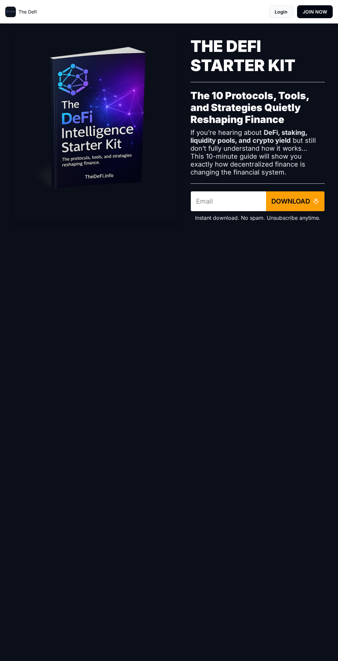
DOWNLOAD (290, 201)
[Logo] (10, 12)
